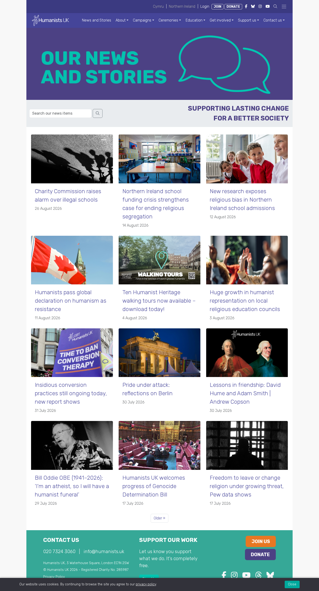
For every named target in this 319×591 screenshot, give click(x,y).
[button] (275, 6)
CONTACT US (61, 540)
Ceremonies (168, 20)
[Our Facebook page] (224, 576)
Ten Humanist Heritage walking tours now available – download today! (159, 300)
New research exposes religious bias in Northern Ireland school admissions (242, 199)
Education (194, 20)
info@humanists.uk (104, 551)
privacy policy (146, 584)
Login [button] (204, 6)
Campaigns (142, 20)
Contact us (272, 20)
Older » (159, 518)
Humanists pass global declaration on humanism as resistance (70, 300)
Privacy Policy (54, 577)
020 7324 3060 (59, 551)
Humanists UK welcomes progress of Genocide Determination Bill (153, 486)
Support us (247, 20)
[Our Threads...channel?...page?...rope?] (258, 576)
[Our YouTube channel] (246, 576)
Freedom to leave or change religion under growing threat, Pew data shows (247, 486)
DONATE (233, 7)
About (121, 20)
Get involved (220, 20)
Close (292, 584)
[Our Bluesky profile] (270, 576)
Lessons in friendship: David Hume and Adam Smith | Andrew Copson (245, 393)
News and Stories (96, 20)
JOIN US (261, 541)
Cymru (158, 6)
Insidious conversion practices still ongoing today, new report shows (71, 393)
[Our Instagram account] (234, 576)
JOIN (217, 7)
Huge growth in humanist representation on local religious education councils (245, 300)
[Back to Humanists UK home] (50, 20)
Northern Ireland (182, 6)
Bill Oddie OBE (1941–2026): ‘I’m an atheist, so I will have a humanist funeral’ (72, 486)
